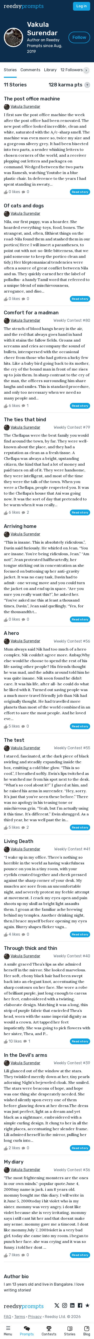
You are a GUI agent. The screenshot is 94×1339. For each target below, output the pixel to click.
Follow (79, 37)
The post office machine (32, 99)
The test (14, 740)
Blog (86, 1334)
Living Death (18, 841)
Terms (19, 1316)
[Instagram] (64, 1306)
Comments (30, 70)
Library (50, 70)
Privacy (35, 1316)
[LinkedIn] (72, 1306)
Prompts (27, 1334)
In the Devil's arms (25, 1055)
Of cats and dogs (24, 206)
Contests (49, 1334)
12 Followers (71, 70)
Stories (69, 1334)
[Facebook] (80, 1306)
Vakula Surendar (25, 106)
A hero (11, 633)
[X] (57, 1306)
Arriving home (20, 526)
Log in (81, 6)
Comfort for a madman (31, 312)
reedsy (24, 6)
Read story (80, 192)
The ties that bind (25, 419)
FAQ (7, 1316)
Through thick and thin (30, 948)
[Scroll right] (86, 70)
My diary (13, 1162)
